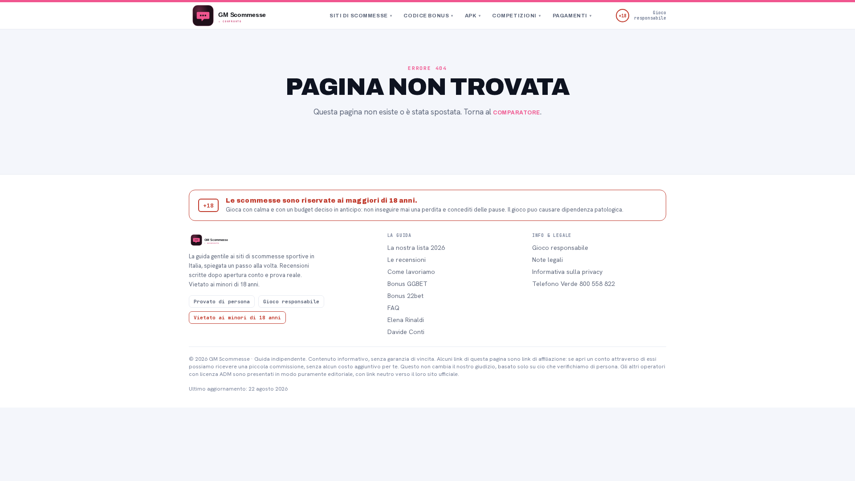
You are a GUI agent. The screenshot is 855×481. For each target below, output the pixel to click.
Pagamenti (572, 15)
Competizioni (516, 15)
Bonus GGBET (407, 284)
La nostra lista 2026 (416, 248)
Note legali (547, 260)
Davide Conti (405, 332)
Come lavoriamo (411, 272)
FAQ (393, 308)
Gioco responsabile (560, 248)
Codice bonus (428, 15)
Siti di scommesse (361, 15)
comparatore (516, 113)
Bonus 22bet (405, 296)
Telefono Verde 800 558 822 (573, 284)
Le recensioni (406, 260)
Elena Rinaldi (405, 320)
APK (472, 15)
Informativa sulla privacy (567, 272)
